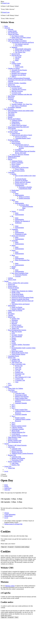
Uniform (10, 278)
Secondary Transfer (17, 335)
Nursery (6, 443)
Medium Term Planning (22, 396)
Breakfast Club (15, 361)
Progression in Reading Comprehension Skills (25, 187)
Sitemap (6, 513)
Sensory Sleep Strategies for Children (22, 291)
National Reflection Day (18, 432)
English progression (24, 198)
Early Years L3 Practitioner (19, 106)
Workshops (14, 320)
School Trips (11, 317)
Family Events (19, 67)
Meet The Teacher (16, 331)
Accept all (10, 547)
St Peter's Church (13, 132)
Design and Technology (18, 235)
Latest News (7, 488)
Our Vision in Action (17, 36)
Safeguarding (15, 166)
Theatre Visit (15, 328)
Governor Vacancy (16, 88)
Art (12, 224)
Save (16, 617)
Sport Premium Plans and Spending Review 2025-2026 (25, 152)
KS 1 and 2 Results (16, 130)
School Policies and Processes (19, 167)
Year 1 (13, 404)
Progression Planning (21, 274)
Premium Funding (13, 140)
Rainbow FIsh (15, 465)
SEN (12, 346)
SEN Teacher (19, 102)
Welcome (10, 29)
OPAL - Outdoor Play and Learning (18, 283)
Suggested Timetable (21, 403)
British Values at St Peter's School (21, 37)
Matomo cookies (10, 586)
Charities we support (14, 68)
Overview (18, 276)
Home (6, 26)
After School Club (16, 362)
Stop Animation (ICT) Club (23, 377)
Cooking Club (15, 359)
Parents (6, 281)
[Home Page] (5, 3)
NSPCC (13, 76)
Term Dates (11, 114)
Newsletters (11, 313)
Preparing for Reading (21, 180)
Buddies (17, 65)
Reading (13, 174)
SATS (13, 333)
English (13, 192)
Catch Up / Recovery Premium (20, 154)
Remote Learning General (18, 426)
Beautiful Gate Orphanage (18, 73)
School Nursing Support (18, 354)
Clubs (13, 62)
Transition (14, 289)
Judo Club (18, 375)
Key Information (9, 109)
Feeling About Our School (18, 125)
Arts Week (18, 57)
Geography (14, 240)
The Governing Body (14, 86)
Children (6, 387)
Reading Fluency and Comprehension (21, 184)
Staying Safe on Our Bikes (22, 50)
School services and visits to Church (21, 135)
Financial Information (14, 156)
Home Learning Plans (21, 398)
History (13, 245)
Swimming (18, 149)
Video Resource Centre (14, 437)
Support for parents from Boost (20, 299)
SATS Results (12, 128)
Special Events (15, 54)
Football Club (19, 372)
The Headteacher (13, 32)
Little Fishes (11, 447)
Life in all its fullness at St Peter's (17, 41)
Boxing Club (18, 365)
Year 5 (13, 422)
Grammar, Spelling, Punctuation (20, 344)
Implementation (19, 195)
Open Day (7, 489)
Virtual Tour (11, 468)
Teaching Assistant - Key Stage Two (21, 104)
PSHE (13, 268)
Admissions (11, 115)
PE (12, 261)
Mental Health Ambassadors (23, 49)
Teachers (14, 101)
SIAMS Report (15, 123)
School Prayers (15, 133)
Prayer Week (18, 45)
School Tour (11, 84)
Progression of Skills (21, 395)
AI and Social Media (17, 294)
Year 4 (13, 416)
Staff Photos (11, 96)
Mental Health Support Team (19, 352)
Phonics (13, 266)
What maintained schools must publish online (20, 110)
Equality (10, 117)
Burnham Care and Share (18, 75)
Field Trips (14, 322)
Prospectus (11, 97)
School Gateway (12, 286)
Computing (14, 229)
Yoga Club (18, 369)
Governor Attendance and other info (21, 94)
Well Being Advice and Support (20, 304)
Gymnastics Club (20, 380)
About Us (7, 28)
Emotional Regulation (17, 296)
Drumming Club (19, 374)
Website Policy (8, 516)
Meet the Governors (17, 91)
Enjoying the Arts (16, 55)
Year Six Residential (17, 326)
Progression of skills (20, 234)
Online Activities (12, 439)
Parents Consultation (17, 162)
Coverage (21, 209)
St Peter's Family (16, 63)
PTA (9, 383)
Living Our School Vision (15, 39)
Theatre (17, 58)
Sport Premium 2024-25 (22, 144)
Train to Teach (12, 279)
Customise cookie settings (22, 547)
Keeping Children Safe (18, 309)
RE (12, 216)
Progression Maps (24, 205)
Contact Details (12, 31)
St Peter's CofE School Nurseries (17, 445)
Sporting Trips (15, 318)
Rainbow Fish (12, 455)
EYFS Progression (16, 450)
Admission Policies (16, 161)
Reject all (3, 547)
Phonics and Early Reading (23, 182)
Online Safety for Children (15, 388)
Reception (14, 391)
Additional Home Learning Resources (22, 453)
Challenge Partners (16, 120)
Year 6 (13, 424)
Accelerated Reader (20, 179)
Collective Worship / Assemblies (17, 83)
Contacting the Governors (18, 89)
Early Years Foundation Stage (19, 273)
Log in (6, 471)
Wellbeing (14, 47)
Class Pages (11, 390)
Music (17, 60)
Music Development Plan (22, 260)
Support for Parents (13, 287)
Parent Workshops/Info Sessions (17, 330)
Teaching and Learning (18, 170)
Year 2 (13, 406)
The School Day (12, 112)
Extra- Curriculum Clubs (18, 364)
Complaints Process (13, 356)
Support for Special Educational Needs (22, 297)
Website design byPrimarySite (13, 524)
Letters (10, 312)
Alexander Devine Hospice (19, 70)
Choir (16, 382)
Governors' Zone (16, 93)
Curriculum (11, 172)
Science (13, 211)
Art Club (17, 370)
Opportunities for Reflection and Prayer (22, 42)
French (13, 250)
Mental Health (15, 430)
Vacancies (11, 99)
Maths (13, 200)
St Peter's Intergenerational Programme (19, 78)
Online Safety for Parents (15, 310)
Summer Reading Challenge (19, 435)
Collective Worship (16, 427)
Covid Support (15, 434)
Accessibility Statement (14, 107)
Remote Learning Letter (14, 440)
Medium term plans (16, 452)
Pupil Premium (15, 141)
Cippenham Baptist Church (23, 138)
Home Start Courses (17, 351)
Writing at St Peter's (24, 196)
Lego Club (18, 367)
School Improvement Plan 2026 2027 (18, 127)
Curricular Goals (20, 393)
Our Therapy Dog (20, 52)
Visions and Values (13, 34)
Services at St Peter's (21, 136)
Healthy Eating (15, 292)
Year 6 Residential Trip (14, 442)
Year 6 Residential (16, 336)
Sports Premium (16, 143)
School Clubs (12, 357)
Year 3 (13, 408)
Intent (16, 193)
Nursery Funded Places (14, 461)
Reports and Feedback (14, 119)
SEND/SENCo (12, 157)
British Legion (15, 71)
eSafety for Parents (16, 307)
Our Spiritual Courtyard (22, 44)
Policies (10, 159)
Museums (14, 323)
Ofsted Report (15, 122)
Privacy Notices (15, 164)
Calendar (10, 315)
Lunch (10, 385)
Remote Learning (20, 417)
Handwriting (15, 190)
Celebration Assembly (17, 429)
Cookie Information (9, 514)
